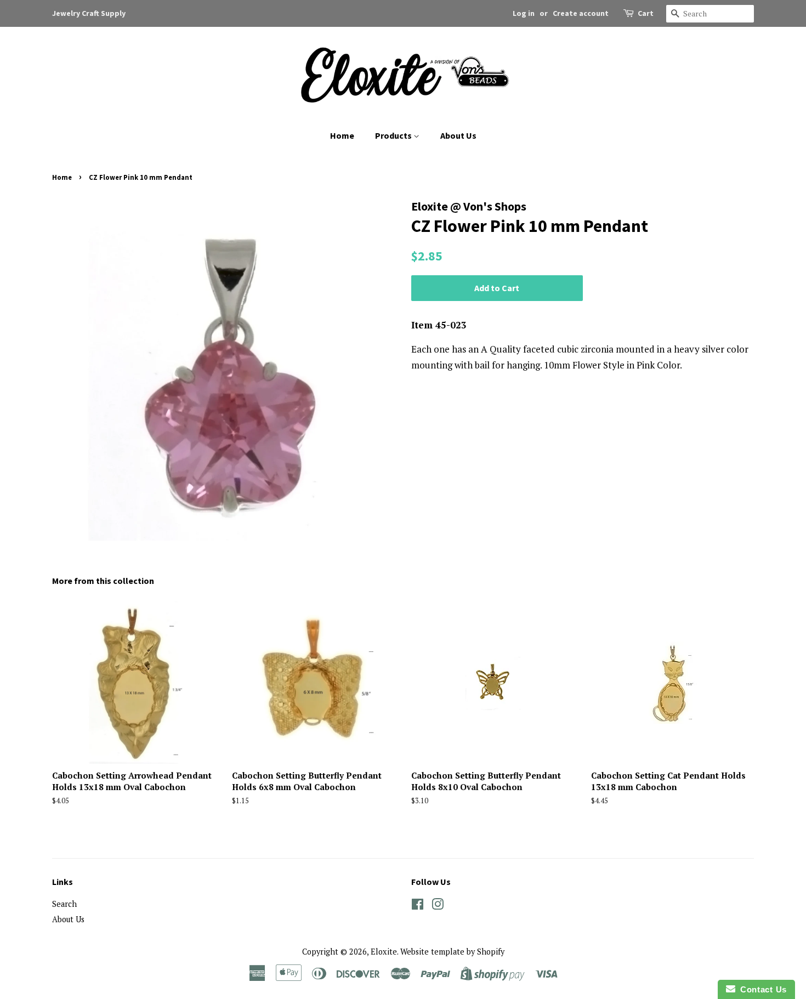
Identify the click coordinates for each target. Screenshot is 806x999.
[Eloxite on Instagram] (438, 906)
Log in (524, 13)
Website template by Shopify (452, 951)
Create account (581, 13)
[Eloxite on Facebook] (417, 906)
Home (342, 135)
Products (394, 135)
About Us (458, 135)
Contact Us (761, 989)
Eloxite (384, 951)
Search (64, 904)
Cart (646, 13)
